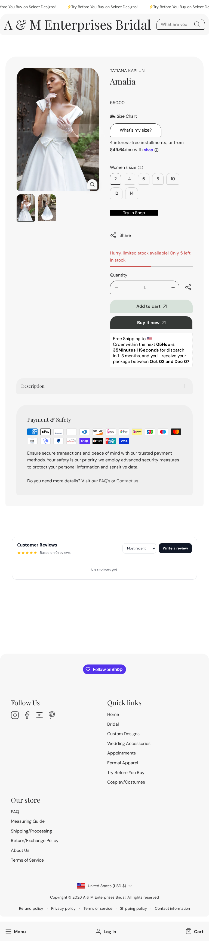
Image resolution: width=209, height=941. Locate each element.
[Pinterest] (52, 715)
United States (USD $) (107, 885)
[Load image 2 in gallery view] (47, 207)
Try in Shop (134, 213)
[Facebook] (27, 715)
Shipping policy (133, 908)
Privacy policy (63, 908)
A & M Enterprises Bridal (104, 897)
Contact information (172, 908)
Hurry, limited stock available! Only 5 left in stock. (150, 256)
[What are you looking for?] (196, 24)
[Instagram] (15, 715)
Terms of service (98, 908)
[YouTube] (39, 715)
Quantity (118, 275)
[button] (194, 931)
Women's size (126, 167)
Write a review (175, 548)
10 (173, 179)
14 (132, 193)
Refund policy (31, 908)
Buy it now (148, 322)
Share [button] (125, 235)
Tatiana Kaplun (127, 70)
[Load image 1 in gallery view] (26, 207)
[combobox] (180, 24)
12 (116, 193)
